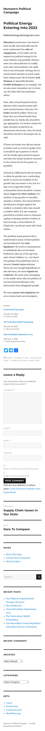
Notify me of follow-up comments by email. (21, 469)
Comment (9, 390)
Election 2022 (35, 358)
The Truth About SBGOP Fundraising (18, 322)
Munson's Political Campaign (17, 10)
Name (7, 428)
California (14, 360)
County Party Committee (18, 558)
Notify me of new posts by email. (17, 476)
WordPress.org (13, 713)
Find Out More (13, 561)
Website (8, 453)
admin (9, 358)
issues (6, 360)
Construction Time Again (14, 310)
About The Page (14, 554)
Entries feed (12, 706)
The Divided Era (14, 605)
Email (7, 441)
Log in (9, 703)
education (23, 360)
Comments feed (14, 710)
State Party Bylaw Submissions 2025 (18, 334)
